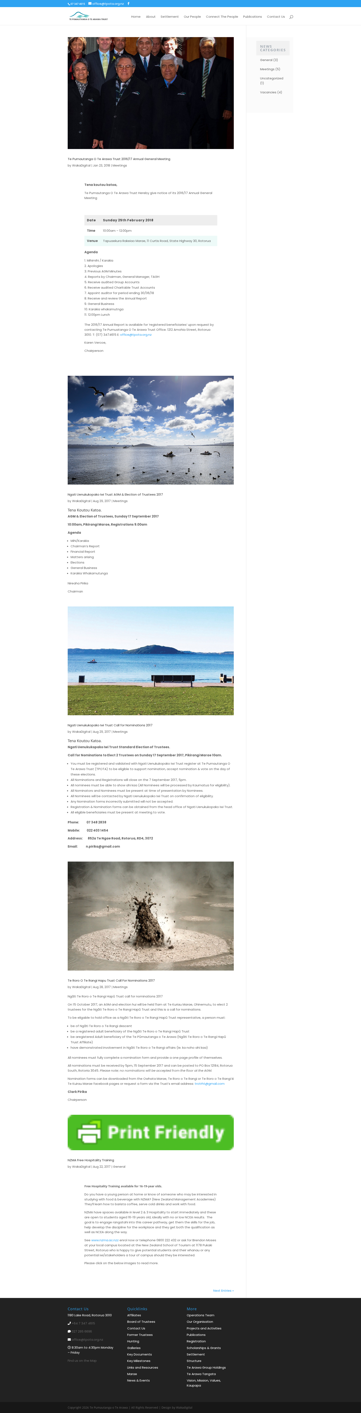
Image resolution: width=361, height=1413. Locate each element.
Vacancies (268, 92)
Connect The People (222, 16)
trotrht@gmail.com (210, 1083)
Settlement (170, 16)
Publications (252, 16)
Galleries (134, 1347)
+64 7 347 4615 (83, 1323)
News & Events (138, 1380)
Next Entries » (223, 1290)
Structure (194, 1361)
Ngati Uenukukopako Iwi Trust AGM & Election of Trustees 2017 (115, 494)
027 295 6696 (82, 1331)
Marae (132, 1374)
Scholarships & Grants (204, 1347)
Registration (196, 1341)
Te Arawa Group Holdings (206, 1367)
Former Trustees (140, 1335)
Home (136, 16)
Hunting (133, 1341)
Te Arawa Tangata (201, 1374)
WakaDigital (81, 165)
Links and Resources (142, 1367)
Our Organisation (200, 1321)
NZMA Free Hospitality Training (91, 1160)
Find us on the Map (82, 1360)
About (151, 16)
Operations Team (200, 1315)
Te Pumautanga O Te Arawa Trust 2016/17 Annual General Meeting (119, 159)
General (119, 1166)
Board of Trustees (141, 1321)
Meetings (120, 165)
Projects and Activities (204, 1328)
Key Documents (139, 1354)
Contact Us (276, 16)
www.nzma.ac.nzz (105, 1240)
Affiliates (134, 1315)
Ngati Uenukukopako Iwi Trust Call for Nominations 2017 (110, 725)
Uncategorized (271, 78)
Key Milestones (138, 1361)
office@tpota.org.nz (136, 334)
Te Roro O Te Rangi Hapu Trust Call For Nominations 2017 (111, 980)
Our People (192, 16)
